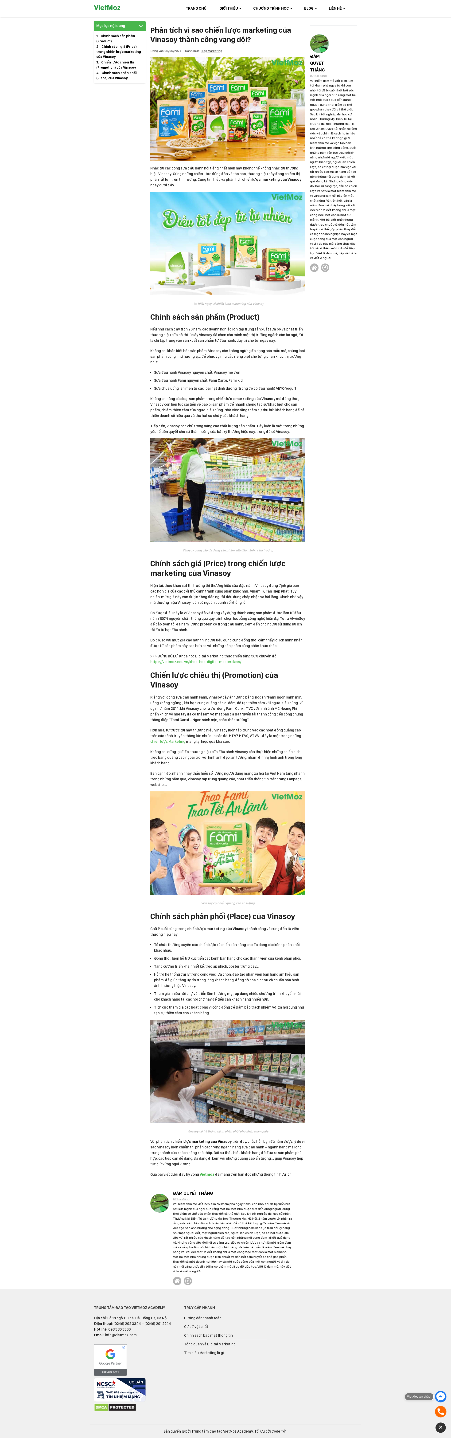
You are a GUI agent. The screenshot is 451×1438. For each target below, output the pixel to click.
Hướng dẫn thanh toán (203, 1318)
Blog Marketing (211, 51)
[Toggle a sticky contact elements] (440, 1427)
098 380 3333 (119, 1329)
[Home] (177, 1281)
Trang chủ (196, 8)
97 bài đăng (181, 1199)
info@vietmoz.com (121, 1335)
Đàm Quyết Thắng (193, 1193)
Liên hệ (335, 8)
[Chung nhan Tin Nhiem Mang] (120, 1400)
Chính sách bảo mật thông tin (208, 1335)
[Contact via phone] (440, 1411)
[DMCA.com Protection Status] (115, 1410)
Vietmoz (207, 1174)
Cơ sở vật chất (196, 1326)
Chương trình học (271, 8)
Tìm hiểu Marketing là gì (204, 1353)
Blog (309, 8)
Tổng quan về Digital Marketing (210, 1344)
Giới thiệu (228, 8)
